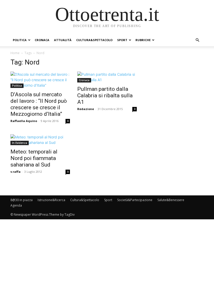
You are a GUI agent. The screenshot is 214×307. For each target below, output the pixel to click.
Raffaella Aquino (23, 121)
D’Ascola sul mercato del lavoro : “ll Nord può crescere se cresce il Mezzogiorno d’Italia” (38, 104)
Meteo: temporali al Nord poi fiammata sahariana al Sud (33, 158)
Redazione (85, 109)
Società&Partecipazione (134, 200)
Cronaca (42, 40)
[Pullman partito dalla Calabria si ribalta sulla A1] (107, 77)
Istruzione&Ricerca (51, 200)
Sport (122, 40)
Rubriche (143, 40)
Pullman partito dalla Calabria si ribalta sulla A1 (105, 95)
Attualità (63, 40)
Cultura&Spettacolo (94, 40)
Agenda (16, 205)
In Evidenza (19, 143)
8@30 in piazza (21, 200)
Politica (20, 40)
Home (15, 53)
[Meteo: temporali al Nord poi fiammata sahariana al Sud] (40, 139)
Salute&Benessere (170, 200)
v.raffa (15, 172)
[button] (197, 40)
